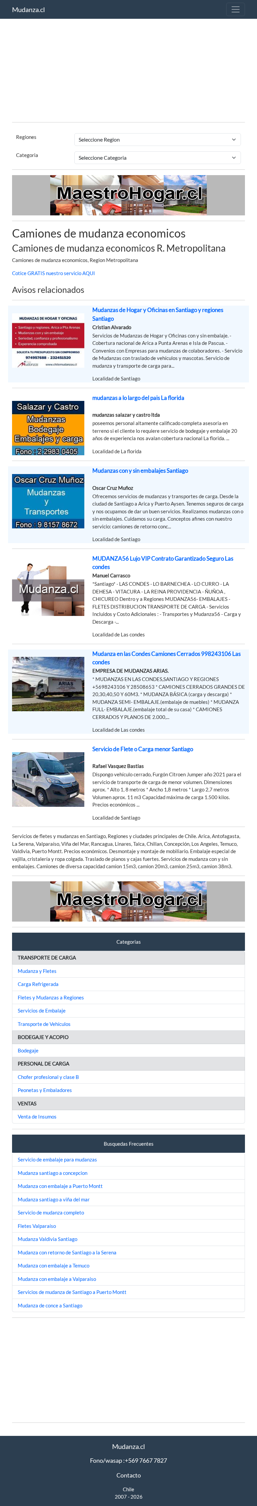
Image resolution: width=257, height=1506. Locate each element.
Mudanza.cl (28, 9)
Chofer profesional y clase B (48, 1077)
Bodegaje (28, 1050)
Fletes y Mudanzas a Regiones (51, 997)
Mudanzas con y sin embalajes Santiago (140, 470)
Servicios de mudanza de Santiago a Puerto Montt (72, 1292)
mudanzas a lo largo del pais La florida (138, 397)
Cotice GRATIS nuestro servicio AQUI (53, 273)
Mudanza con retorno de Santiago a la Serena (67, 1252)
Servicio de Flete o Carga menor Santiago (142, 748)
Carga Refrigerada (38, 984)
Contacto (128, 1475)
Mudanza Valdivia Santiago (47, 1239)
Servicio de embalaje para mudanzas (57, 1159)
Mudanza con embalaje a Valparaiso (57, 1279)
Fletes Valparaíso (37, 1226)
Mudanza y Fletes (37, 971)
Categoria (27, 155)
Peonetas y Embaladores (45, 1090)
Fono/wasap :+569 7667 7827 (128, 1460)
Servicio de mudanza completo (51, 1212)
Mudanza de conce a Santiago (50, 1305)
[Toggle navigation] (235, 9)
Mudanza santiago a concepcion (52, 1173)
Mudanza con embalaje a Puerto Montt (60, 1186)
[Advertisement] (128, 70)
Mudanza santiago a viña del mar (54, 1199)
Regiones (26, 137)
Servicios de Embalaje (42, 1010)
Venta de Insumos (37, 1116)
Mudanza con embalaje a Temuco (53, 1265)
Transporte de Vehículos (44, 1024)
